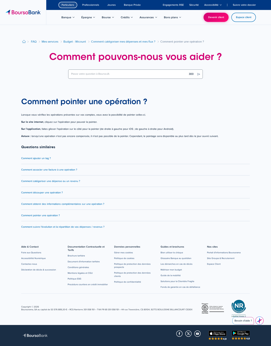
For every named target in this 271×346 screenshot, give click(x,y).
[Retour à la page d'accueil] (24, 42)
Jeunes (111, 5)
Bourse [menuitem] (110, 18)
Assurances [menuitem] (148, 18)
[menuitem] (173, 5)
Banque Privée (132, 5)
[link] (31, 252)
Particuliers (68, 5)
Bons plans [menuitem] (173, 18)
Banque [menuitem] (70, 18)
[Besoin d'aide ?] (259, 321)
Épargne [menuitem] (90, 18)
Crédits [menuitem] (129, 18)
